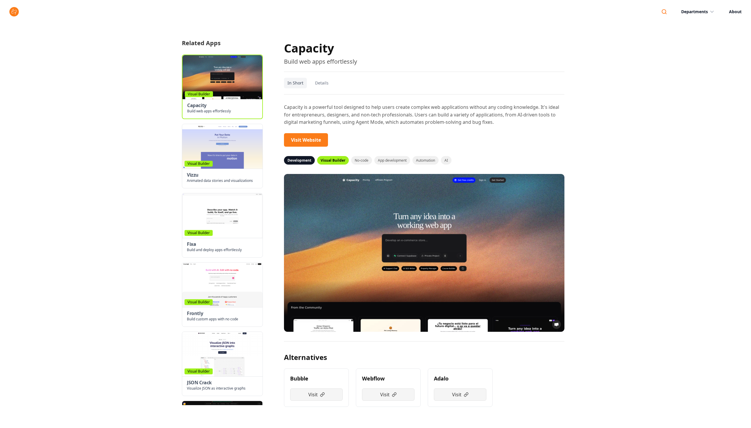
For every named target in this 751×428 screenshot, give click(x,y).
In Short (295, 83)
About (735, 11)
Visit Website (306, 140)
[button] (222, 87)
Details (322, 83)
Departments (694, 11)
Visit (313, 394)
